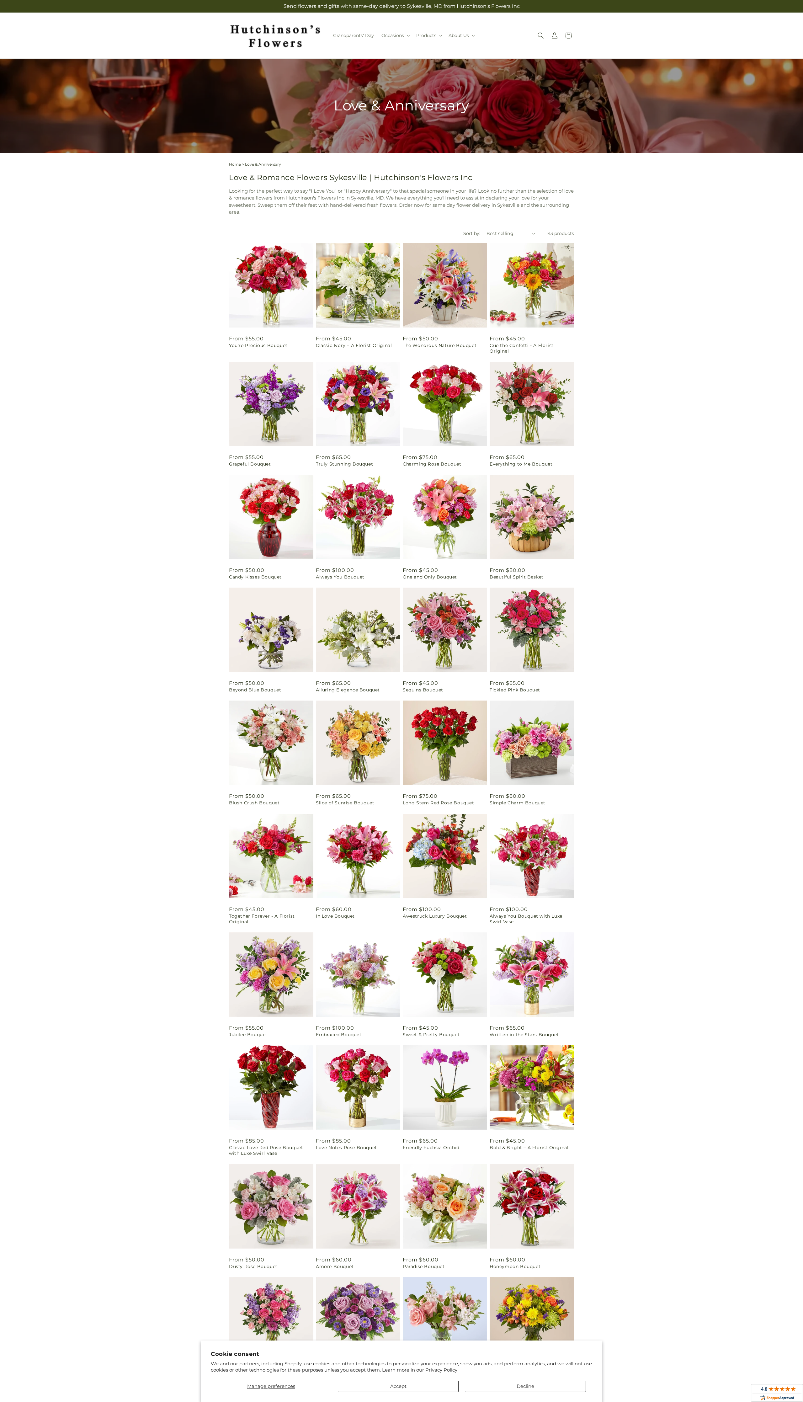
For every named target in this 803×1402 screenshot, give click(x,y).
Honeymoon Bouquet (515, 1266)
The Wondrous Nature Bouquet (439, 345)
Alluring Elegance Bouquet (348, 690)
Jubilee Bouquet (248, 1034)
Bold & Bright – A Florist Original (529, 1147)
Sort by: (471, 233)
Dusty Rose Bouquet (253, 1266)
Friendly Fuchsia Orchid (431, 1147)
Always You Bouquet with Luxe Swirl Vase (526, 919)
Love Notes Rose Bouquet (346, 1147)
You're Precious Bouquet (258, 345)
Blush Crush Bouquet (254, 803)
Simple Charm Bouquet (517, 803)
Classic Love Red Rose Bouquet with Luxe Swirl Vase (266, 1150)
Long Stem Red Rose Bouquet (438, 803)
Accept (398, 1386)
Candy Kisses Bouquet (255, 577)
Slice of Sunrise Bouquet (345, 803)
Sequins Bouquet (423, 690)
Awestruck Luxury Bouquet (435, 916)
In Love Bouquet (335, 916)
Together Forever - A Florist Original (262, 919)
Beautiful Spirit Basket (517, 577)
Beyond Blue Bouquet (255, 690)
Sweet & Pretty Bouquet (431, 1034)
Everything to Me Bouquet (521, 464)
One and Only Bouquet (430, 577)
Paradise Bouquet (424, 1266)
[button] (395, 35)
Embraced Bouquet (339, 1034)
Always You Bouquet (340, 577)
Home (235, 164)
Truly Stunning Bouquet (344, 464)
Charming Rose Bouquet (432, 464)
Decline (525, 1386)
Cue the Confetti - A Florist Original (522, 348)
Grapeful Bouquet (250, 464)
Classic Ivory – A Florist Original (354, 345)
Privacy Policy (441, 1370)
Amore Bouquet (335, 1266)
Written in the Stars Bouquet (524, 1034)
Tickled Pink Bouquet (515, 690)
